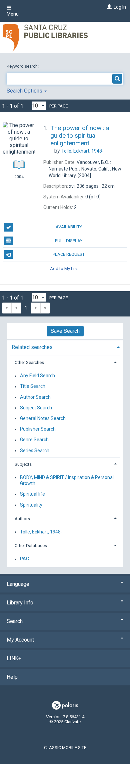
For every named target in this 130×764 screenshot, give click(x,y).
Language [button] (18, 584)
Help (12, 677)
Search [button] (15, 621)
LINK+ (14, 658)
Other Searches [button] (29, 362)
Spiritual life (32, 494)
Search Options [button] (25, 91)
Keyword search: (23, 66)
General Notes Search (43, 418)
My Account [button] (20, 640)
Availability (69, 226)
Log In (120, 7)
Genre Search (34, 440)
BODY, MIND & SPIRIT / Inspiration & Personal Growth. (67, 480)
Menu (13, 14)
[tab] (65, 346)
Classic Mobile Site (65, 747)
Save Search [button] (65, 331)
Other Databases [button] (31, 545)
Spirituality (31, 505)
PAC (24, 559)
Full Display (68, 240)
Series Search (34, 450)
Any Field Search (37, 376)
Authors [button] (22, 518)
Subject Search (36, 407)
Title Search (32, 386)
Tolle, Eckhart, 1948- (41, 531)
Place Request (69, 254)
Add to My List (64, 268)
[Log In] (108, 7)
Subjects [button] (23, 464)
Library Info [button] (20, 602)
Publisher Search (38, 429)
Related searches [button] (32, 347)
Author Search (35, 397)
